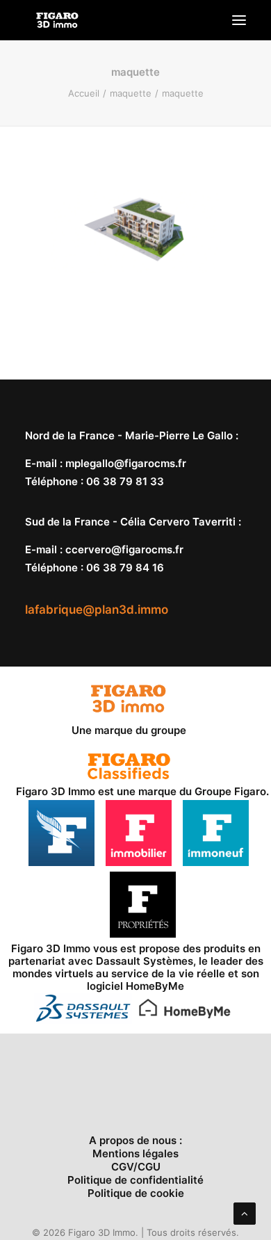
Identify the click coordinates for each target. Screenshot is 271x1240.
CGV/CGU (136, 1166)
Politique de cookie (136, 1193)
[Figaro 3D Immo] (57, 20)
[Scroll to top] (244, 1212)
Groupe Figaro (230, 791)
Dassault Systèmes (144, 961)
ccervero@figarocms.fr (124, 549)
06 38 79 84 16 (125, 567)
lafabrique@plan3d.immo (96, 610)
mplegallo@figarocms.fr (125, 463)
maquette (130, 93)
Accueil (83, 93)
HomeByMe (155, 986)
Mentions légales (135, 1153)
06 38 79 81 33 (125, 481)
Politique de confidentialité (135, 1179)
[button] (239, 20)
